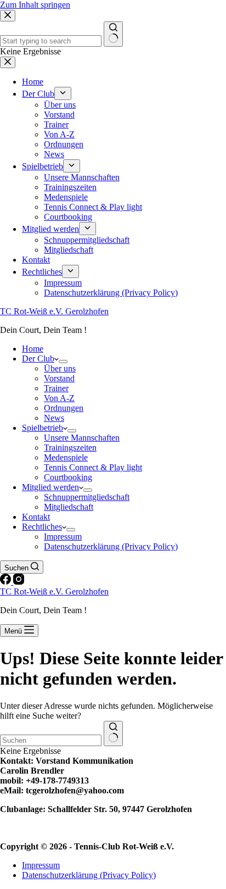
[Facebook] (6, 581)
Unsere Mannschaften (82, 437)
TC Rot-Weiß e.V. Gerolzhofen (54, 311)
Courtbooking (68, 477)
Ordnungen (63, 408)
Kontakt (36, 516)
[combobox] (50, 740)
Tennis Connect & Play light (93, 467)
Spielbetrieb (42, 427)
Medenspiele (66, 457)
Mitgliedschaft (68, 507)
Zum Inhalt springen (35, 4)
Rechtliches (42, 526)
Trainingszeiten (70, 447)
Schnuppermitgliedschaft (86, 497)
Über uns (60, 368)
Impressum (63, 536)
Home (32, 348)
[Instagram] (18, 581)
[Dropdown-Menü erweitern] (63, 361)
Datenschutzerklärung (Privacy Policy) (111, 546)
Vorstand (59, 378)
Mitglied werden (50, 487)
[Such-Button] (113, 733)
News (54, 418)
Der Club (38, 358)
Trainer (56, 388)
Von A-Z (59, 398)
